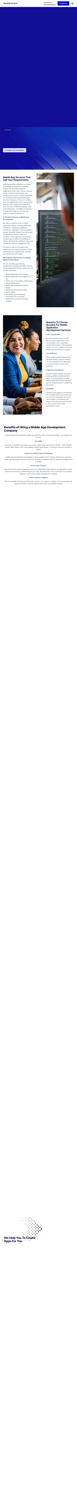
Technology (8, 129)
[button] (72, 3)
